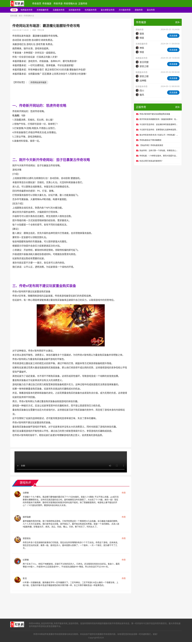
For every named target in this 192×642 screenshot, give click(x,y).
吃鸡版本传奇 (91, 9)
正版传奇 (82, 3)
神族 (142, 47)
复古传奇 (151, 9)
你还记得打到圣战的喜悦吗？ (151, 161)
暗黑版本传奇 (26, 9)
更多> (177, 22)
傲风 (142, 94)
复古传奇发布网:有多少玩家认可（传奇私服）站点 (159, 134)
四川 (142, 90)
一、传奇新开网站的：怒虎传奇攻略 (39, 105)
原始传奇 (139, 9)
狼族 (142, 33)
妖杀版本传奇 (75, 9)
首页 (20, 16)
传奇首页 (36, 3)
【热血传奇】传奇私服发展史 (151, 145)
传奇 (124, 492)
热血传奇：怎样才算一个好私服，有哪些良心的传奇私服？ (159, 150)
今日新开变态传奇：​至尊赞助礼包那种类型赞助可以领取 (159, 129)
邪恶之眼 (144, 66)
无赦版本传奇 (59, 9)
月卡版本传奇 (125, 9)
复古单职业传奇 (108, 9)
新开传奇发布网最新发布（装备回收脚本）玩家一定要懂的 (159, 119)
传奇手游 (58, 3)
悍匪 (142, 37)
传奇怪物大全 (70, 3)
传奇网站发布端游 (38, 82)
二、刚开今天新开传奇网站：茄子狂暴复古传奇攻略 (51, 159)
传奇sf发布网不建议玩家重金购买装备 (154, 114)
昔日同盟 (144, 62)
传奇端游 (46, 3)
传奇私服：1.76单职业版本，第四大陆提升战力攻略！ (159, 155)
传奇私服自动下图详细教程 (150, 140)
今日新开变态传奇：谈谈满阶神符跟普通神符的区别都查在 (159, 124)
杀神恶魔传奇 (42, 9)
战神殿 (143, 80)
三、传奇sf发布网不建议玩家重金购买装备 (44, 285)
